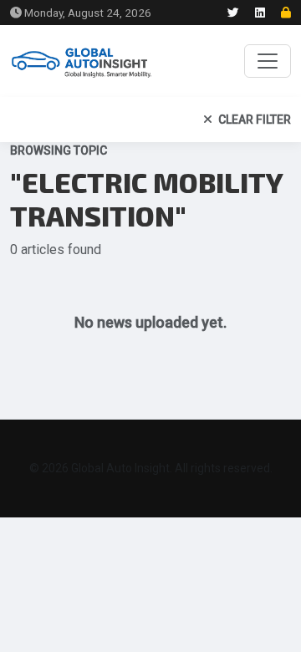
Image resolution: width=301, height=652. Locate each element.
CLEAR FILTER (253, 119)
